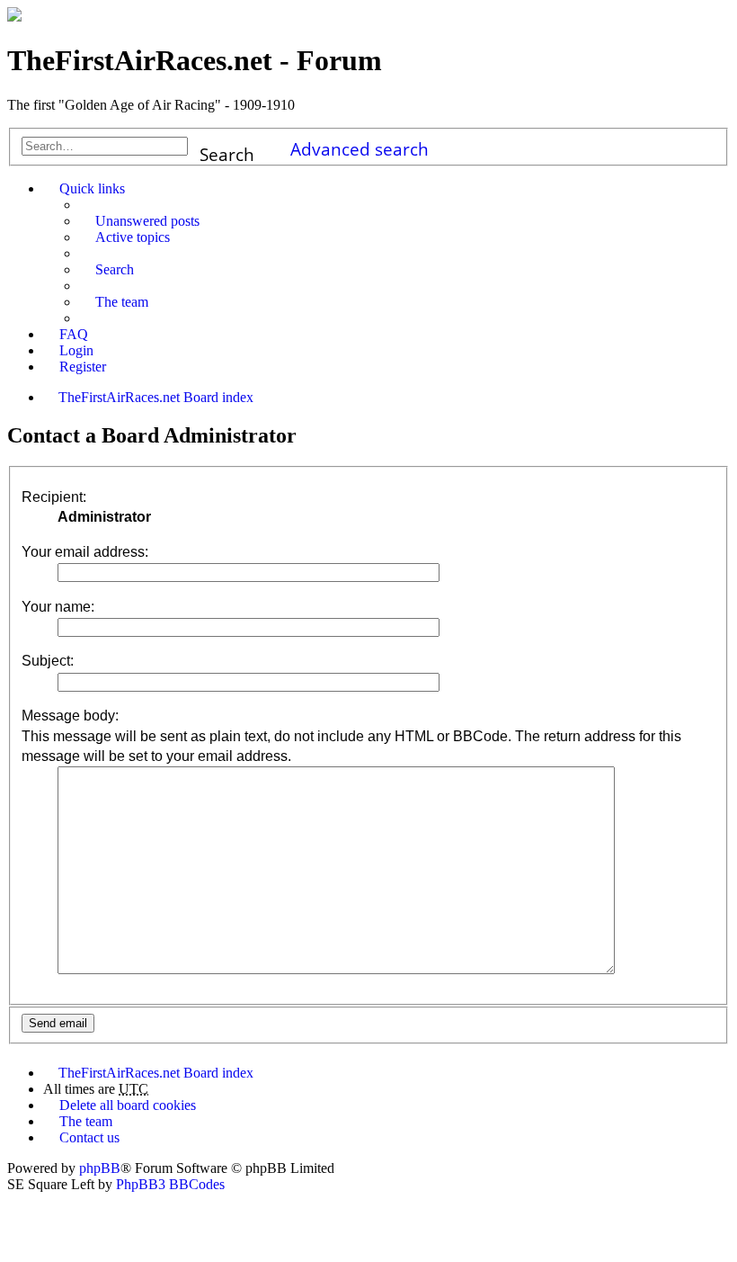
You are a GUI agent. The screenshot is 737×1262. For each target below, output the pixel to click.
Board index (218, 1072)
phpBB (99, 1168)
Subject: (48, 660)
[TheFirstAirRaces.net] (14, 16)
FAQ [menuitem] (73, 334)
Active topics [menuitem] (132, 237)
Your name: (58, 606)
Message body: (70, 715)
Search (227, 149)
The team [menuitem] (121, 301)
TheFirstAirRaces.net (119, 1072)
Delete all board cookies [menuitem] (127, 1105)
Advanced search (359, 146)
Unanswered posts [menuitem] (147, 220)
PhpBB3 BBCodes (170, 1184)
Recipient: (54, 497)
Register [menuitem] (82, 366)
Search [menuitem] (114, 269)
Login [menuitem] (76, 350)
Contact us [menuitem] (89, 1137)
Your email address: (85, 551)
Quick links (92, 188)
